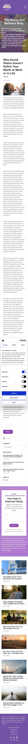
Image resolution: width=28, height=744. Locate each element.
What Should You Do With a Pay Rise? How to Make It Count (13, 470)
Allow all (14, 393)
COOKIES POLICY (14, 734)
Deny (14, 402)
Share (8, 432)
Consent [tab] (5, 345)
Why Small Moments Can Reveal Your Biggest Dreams (13, 463)
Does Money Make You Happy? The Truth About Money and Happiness (13, 456)
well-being (6, 76)
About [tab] (23, 345)
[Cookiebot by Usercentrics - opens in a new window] (19, 341)
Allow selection (14, 397)
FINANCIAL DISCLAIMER (14, 727)
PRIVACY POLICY (14, 731)
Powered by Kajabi (14, 740)
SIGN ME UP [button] (14, 525)
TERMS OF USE (14, 729)
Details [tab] (14, 345)
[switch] (24, 376)
